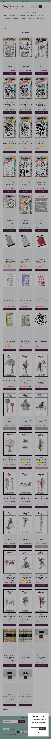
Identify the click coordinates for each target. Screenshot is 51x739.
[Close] (46, 714)
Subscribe (42, 728)
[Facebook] (38, 732)
